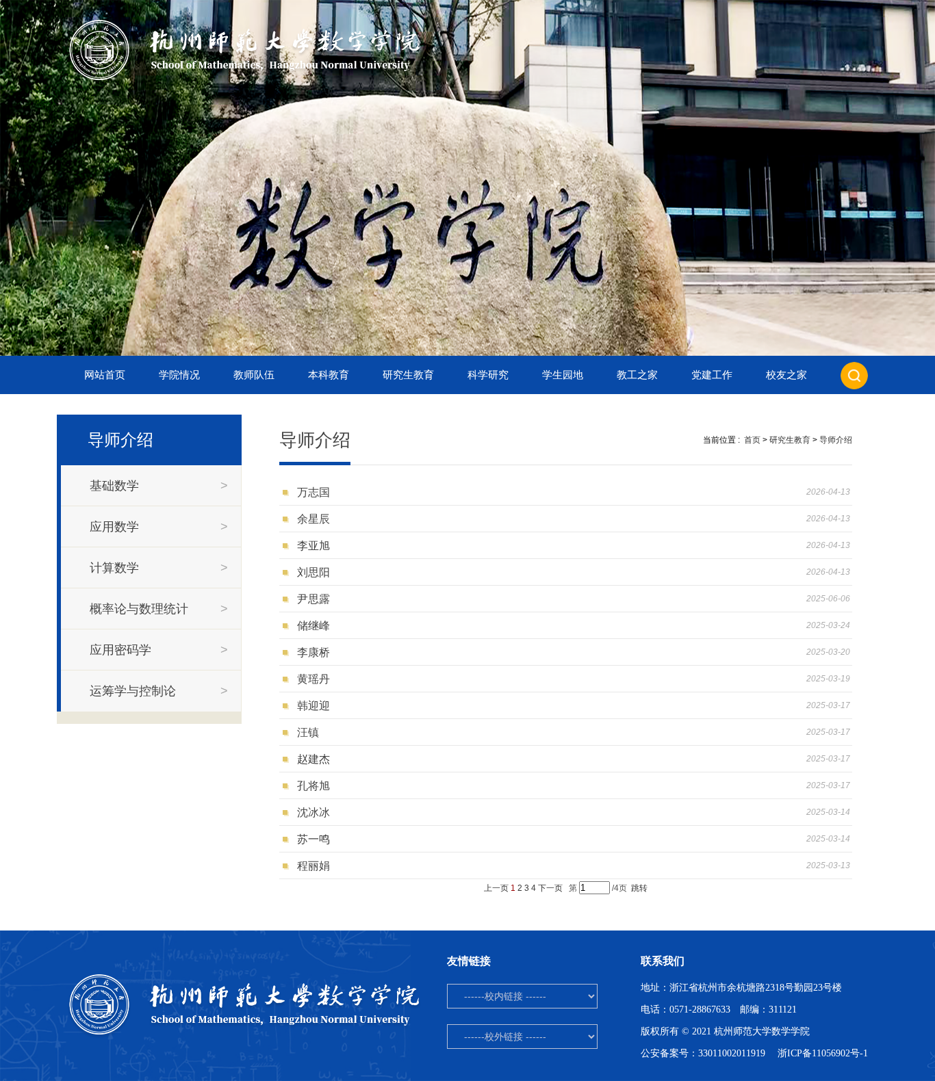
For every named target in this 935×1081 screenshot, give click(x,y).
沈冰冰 (313, 812)
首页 (752, 440)
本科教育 (328, 374)
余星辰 (313, 519)
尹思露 (313, 599)
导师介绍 (835, 440)
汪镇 (308, 732)
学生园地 (562, 374)
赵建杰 (313, 759)
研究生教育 (408, 374)
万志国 (313, 492)
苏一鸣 (313, 839)
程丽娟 (313, 866)
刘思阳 (313, 572)
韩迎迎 (313, 706)
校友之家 (786, 374)
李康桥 (313, 652)
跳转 (639, 888)
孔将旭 (313, 786)
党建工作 (711, 374)
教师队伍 (253, 374)
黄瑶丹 (313, 679)
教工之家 (637, 374)
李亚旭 (313, 545)
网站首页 (104, 374)
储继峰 (313, 625)
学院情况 (179, 374)
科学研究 (488, 374)
